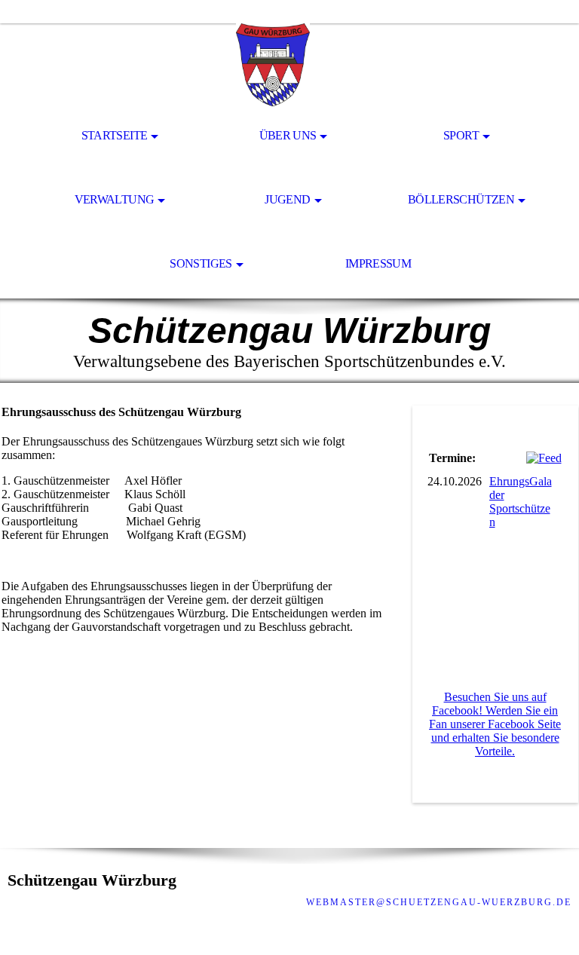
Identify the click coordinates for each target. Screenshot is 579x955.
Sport (461, 135)
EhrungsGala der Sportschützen (520, 501)
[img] (289, 64)
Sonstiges (200, 263)
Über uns (288, 135)
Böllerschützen (461, 199)
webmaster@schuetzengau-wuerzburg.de (438, 902)
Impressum (378, 263)
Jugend (287, 199)
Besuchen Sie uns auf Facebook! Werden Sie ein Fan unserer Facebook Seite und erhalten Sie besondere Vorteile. (495, 724)
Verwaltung (115, 199)
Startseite (114, 135)
